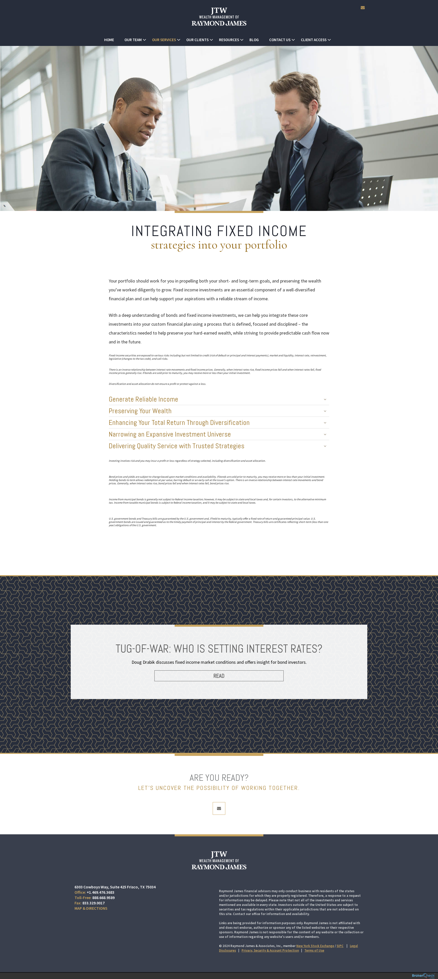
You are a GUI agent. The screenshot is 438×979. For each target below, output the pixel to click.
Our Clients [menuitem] (197, 39)
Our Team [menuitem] (133, 39)
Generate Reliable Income (143, 399)
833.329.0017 (93, 902)
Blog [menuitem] (254, 39)
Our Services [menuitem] (164, 39)
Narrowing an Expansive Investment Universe (170, 434)
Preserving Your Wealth (140, 410)
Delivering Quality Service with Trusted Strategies (176, 445)
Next (361, 667)
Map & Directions (91, 908)
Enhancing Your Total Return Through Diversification (179, 422)
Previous (77, 667)
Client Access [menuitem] (313, 39)
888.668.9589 (103, 897)
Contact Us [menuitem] (279, 39)
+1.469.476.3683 (100, 892)
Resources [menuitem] (229, 39)
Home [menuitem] (109, 39)
